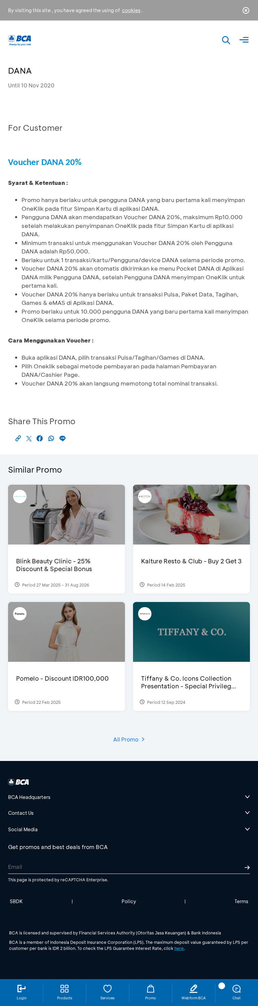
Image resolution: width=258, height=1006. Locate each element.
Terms (241, 901)
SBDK (16, 901)
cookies (131, 10)
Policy (129, 901)
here (179, 948)
